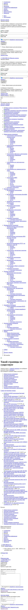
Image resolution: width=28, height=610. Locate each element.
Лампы (11, 126)
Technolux (12, 141)
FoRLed (12, 253)
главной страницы (14, 368)
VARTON (12, 142)
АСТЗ (11, 144)
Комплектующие (18, 124)
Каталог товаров (5, 103)
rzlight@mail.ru (4, 95)
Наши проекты (8, 11)
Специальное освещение (10, 379)
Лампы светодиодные (12, 335)
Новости (6, 10)
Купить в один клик (18, 589)
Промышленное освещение (11, 113)
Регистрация (7, 17)
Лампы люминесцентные (13, 334)
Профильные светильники (14, 209)
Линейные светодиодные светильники (13, 202)
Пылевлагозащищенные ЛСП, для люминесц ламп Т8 (16, 244)
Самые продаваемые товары (8, 390)
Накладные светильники (13, 205)
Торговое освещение (21, 110)
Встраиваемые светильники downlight (17, 194)
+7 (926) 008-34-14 (5, 58)
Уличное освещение (21, 114)
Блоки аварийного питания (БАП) (16, 306)
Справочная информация (10, 7)
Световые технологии (16, 186)
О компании (7, 2)
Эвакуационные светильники (15, 314)
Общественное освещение (11, 374)
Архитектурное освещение (11, 123)
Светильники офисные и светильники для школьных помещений (17, 154)
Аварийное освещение (10, 381)
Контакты (6, 6)
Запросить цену (14, 607)
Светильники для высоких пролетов (16, 250)
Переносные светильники (14, 257)
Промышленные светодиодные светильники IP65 (15, 227)
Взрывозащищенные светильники (16, 295)
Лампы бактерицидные (13, 333)
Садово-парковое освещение (14, 128)
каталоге (12, 370)
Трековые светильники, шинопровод (13, 131)
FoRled (12, 140)
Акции (5, 9)
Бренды (6, 3)
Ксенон (12, 138)
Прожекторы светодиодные (14, 260)
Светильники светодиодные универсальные (14, 136)
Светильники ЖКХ (12, 177)
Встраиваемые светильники (14, 190)
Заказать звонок (5, 19)
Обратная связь (5, 558)
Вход (5, 15)
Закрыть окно (4, 55)
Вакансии (6, 13)
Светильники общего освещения (15, 265)
